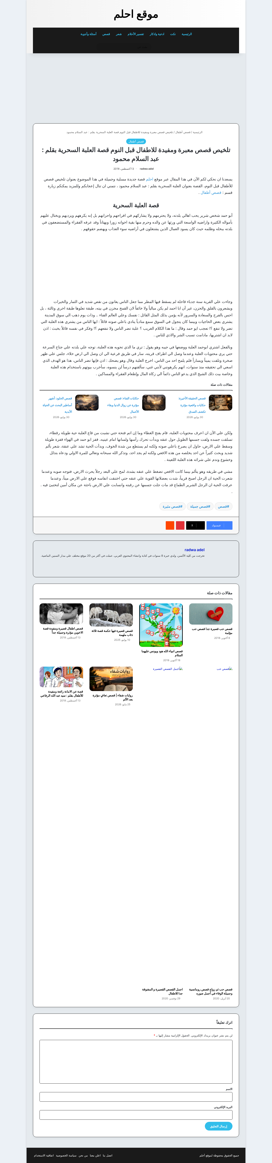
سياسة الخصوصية (66, 1155)
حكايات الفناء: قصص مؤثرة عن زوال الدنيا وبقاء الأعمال (123, 404)
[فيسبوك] (202, 562)
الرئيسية (187, 34)
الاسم (229, 1089)
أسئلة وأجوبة (88, 34)
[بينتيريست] (180, 525)
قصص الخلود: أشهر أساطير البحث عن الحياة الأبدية (57, 404)
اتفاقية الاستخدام (44, 1155)
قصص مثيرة (171, 506)
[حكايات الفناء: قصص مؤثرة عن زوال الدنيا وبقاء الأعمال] (154, 403)
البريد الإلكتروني (223, 1107)
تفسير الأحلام (136, 34)
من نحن (83, 1155)
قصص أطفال (182, 132)
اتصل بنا (107, 1155)
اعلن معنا (95, 1155)
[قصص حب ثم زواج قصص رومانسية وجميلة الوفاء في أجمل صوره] (211, 826)
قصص (106, 34)
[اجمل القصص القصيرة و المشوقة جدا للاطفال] (161, 826)
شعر (119, 34)
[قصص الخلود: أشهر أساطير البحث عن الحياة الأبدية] (87, 403)
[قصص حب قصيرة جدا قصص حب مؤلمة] (211, 614)
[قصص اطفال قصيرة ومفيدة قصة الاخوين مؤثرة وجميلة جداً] (61, 613)
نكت (173, 34)
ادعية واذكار (157, 34)
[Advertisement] (209, 87)
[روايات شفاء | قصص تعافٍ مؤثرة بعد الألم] (111, 679)
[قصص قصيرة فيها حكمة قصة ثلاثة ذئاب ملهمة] (111, 615)
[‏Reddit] (170, 525)
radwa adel (147, 168)
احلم (149, 179)
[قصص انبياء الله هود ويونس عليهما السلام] (161, 625)
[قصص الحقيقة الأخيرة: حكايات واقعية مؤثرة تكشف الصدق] (220, 403)
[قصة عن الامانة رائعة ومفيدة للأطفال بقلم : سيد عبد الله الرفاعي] (61, 677)
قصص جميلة (199, 506)
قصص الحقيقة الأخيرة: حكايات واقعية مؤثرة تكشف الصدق (192, 404)
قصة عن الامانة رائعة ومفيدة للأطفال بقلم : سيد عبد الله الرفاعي (61, 693)
